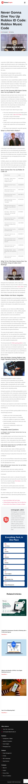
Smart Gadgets (8, 573)
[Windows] (5, 555)
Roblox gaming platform (17, 343)
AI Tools (6, 551)
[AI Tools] (5, 549)
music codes (20, 286)
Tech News (7, 546)
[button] (24, 2)
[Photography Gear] (5, 577)
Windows (7, 557)
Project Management (9, 584)
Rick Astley (17, 481)
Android (6, 568)
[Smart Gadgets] (5, 572)
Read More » (4, 634)
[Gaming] (5, 560)
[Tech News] (5, 544)
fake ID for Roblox (18, 114)
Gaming (12, 32)
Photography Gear (9, 579)
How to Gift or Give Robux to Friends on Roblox (14, 504)
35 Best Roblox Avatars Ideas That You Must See (14, 502)
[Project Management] (5, 583)
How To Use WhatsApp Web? (8, 710)
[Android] (5, 566)
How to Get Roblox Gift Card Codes (11, 500)
